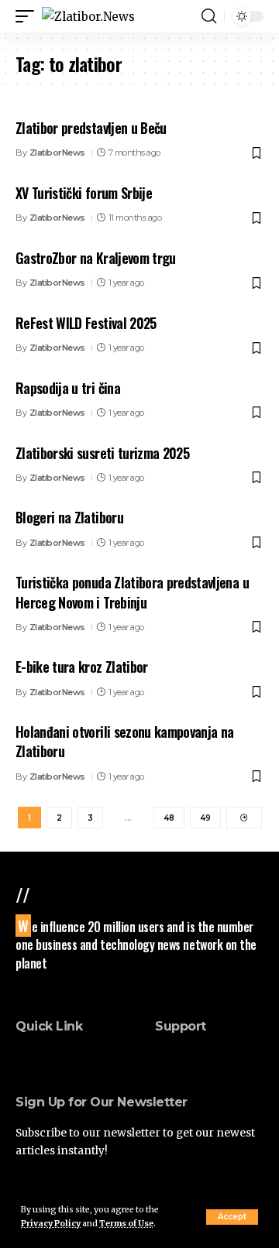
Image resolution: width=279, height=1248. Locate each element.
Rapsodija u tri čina (68, 388)
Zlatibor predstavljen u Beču (91, 128)
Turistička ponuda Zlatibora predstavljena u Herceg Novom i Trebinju (132, 592)
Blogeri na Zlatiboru (69, 517)
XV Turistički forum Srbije (84, 193)
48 (169, 818)
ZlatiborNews (57, 152)
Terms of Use (126, 1224)
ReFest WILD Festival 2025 (86, 323)
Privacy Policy (51, 1224)
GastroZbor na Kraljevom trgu (96, 258)
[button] (232, 1217)
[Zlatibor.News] (88, 16)
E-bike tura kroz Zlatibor (82, 667)
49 (205, 818)
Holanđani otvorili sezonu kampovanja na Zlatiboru (124, 741)
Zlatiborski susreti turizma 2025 (102, 453)
